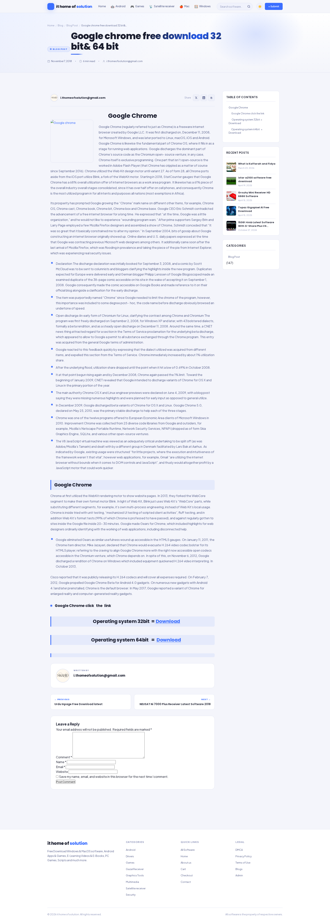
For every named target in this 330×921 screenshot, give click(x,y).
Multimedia (132, 881)
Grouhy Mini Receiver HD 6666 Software (254, 194)
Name (61, 762)
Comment (64, 757)
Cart (183, 869)
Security (131, 894)
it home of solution (68, 914)
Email (60, 767)
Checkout (187, 875)
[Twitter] (196, 98)
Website (62, 772)
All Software (188, 849)
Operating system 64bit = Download (246, 131)
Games (130, 862)
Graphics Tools (135, 875)
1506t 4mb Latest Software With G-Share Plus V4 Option (256, 224)
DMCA (239, 849)
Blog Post (72, 25)
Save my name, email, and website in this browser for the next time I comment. (113, 777)
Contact (186, 881)
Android (130, 849)
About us (186, 862)
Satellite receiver (136, 888)
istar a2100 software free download (254, 179)
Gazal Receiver (135, 869)
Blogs (239, 869)
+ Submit (273, 6)
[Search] (248, 6)
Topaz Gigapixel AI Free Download (253, 209)
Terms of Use (242, 862)
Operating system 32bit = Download (245, 121)
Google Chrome (238, 107)
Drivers (130, 856)
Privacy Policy (243, 856)
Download (168, 621)
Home (50, 25)
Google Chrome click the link (248, 113)
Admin (239, 875)
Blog (60, 25)
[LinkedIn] (204, 98)
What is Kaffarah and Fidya (256, 164)
